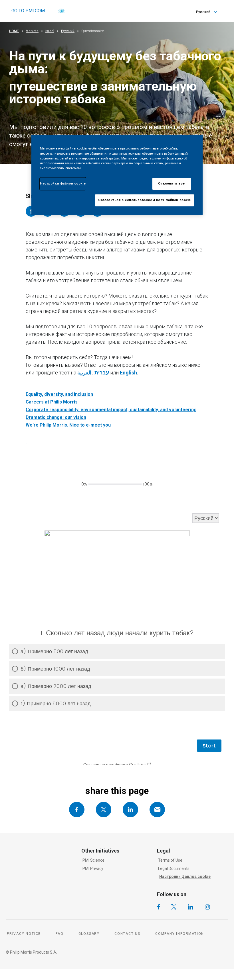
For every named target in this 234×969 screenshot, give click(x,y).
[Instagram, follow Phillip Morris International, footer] (207, 907)
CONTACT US (127, 934)
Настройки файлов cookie (185, 876)
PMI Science (93, 860)
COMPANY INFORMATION (179, 934)
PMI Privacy (92, 868)
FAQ (59, 934)
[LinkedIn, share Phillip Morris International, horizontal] (130, 809)
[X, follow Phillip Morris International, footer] (173, 906)
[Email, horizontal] (157, 809)
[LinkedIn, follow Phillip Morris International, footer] (190, 906)
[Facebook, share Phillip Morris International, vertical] (31, 211)
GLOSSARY (89, 934)
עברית (101, 373)
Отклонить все (171, 183)
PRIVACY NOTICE (24, 934)
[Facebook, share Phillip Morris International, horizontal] (76, 809)
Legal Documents (173, 868)
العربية (84, 373)
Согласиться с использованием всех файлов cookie (144, 200)
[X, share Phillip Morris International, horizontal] (103, 809)
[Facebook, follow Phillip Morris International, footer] (158, 906)
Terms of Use (170, 860)
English (128, 373)
